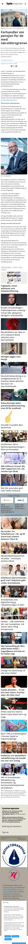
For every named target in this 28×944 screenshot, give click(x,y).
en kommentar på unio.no (9, 100)
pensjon (4, 269)
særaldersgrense (6, 267)
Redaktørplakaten (8, 887)
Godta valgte (15, 936)
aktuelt (15, 267)
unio (20, 267)
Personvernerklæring (11, 812)
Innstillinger (8, 939)
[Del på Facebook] (11, 66)
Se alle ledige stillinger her (14, 515)
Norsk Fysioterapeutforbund (15, 817)
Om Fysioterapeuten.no (13, 822)
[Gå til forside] (14, 3)
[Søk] (25, 3)
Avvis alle (8, 936)
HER (2, 260)
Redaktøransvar (21, 838)
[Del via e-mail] (16, 66)
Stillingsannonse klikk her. (15, 820)
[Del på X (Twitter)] (14, 66)
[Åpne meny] (3, 3)
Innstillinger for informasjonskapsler (19, 943)
